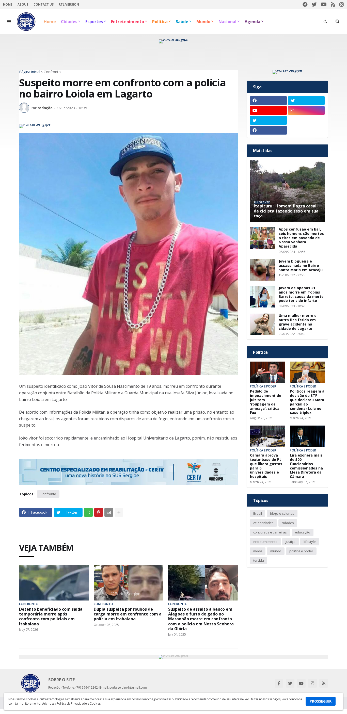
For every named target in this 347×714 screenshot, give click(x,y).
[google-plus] (306, 120)
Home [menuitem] (50, 21)
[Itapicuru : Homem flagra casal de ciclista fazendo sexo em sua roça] (287, 191)
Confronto (52, 72)
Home (7, 4)
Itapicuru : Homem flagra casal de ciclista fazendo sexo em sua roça (286, 211)
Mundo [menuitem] (203, 21)
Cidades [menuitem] (69, 21)
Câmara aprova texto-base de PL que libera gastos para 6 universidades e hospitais (266, 466)
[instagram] (341, 4)
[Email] (108, 512)
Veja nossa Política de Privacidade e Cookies (71, 703)
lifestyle (310, 541)
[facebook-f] (279, 683)
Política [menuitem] (160, 21)
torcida (258, 560)
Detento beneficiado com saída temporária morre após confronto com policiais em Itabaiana (51, 616)
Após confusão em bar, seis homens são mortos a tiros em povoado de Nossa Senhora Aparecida (301, 238)
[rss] (333, 4)
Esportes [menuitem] (94, 21)
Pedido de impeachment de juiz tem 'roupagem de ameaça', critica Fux (265, 402)
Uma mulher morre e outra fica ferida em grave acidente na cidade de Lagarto (298, 322)
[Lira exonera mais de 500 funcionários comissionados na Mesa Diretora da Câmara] (307, 436)
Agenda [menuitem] (252, 21)
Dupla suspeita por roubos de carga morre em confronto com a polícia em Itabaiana (128, 614)
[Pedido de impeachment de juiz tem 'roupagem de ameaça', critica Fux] (267, 372)
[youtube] (324, 4)
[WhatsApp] (88, 512)
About (23, 4)
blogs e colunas (282, 513)
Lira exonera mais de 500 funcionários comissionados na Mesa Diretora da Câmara (306, 466)
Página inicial (29, 72)
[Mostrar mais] (119, 512)
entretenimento (265, 541)
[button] (9, 21)
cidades (288, 523)
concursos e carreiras (270, 532)
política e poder (301, 551)
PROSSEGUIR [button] (321, 701)
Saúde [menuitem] (182, 21)
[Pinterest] (98, 512)
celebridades (263, 523)
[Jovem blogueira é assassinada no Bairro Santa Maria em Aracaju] (262, 270)
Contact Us (44, 4)
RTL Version (69, 4)
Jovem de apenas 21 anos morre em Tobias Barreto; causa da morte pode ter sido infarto (301, 294)
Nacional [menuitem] (227, 21)
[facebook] (305, 4)
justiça (290, 541)
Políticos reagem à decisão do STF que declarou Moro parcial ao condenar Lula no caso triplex (307, 402)
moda (257, 551)
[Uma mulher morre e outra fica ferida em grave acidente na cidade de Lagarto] (262, 324)
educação (302, 532)
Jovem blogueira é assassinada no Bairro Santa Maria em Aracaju (301, 265)
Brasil (257, 513)
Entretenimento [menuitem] (127, 21)
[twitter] (314, 4)
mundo (275, 551)
